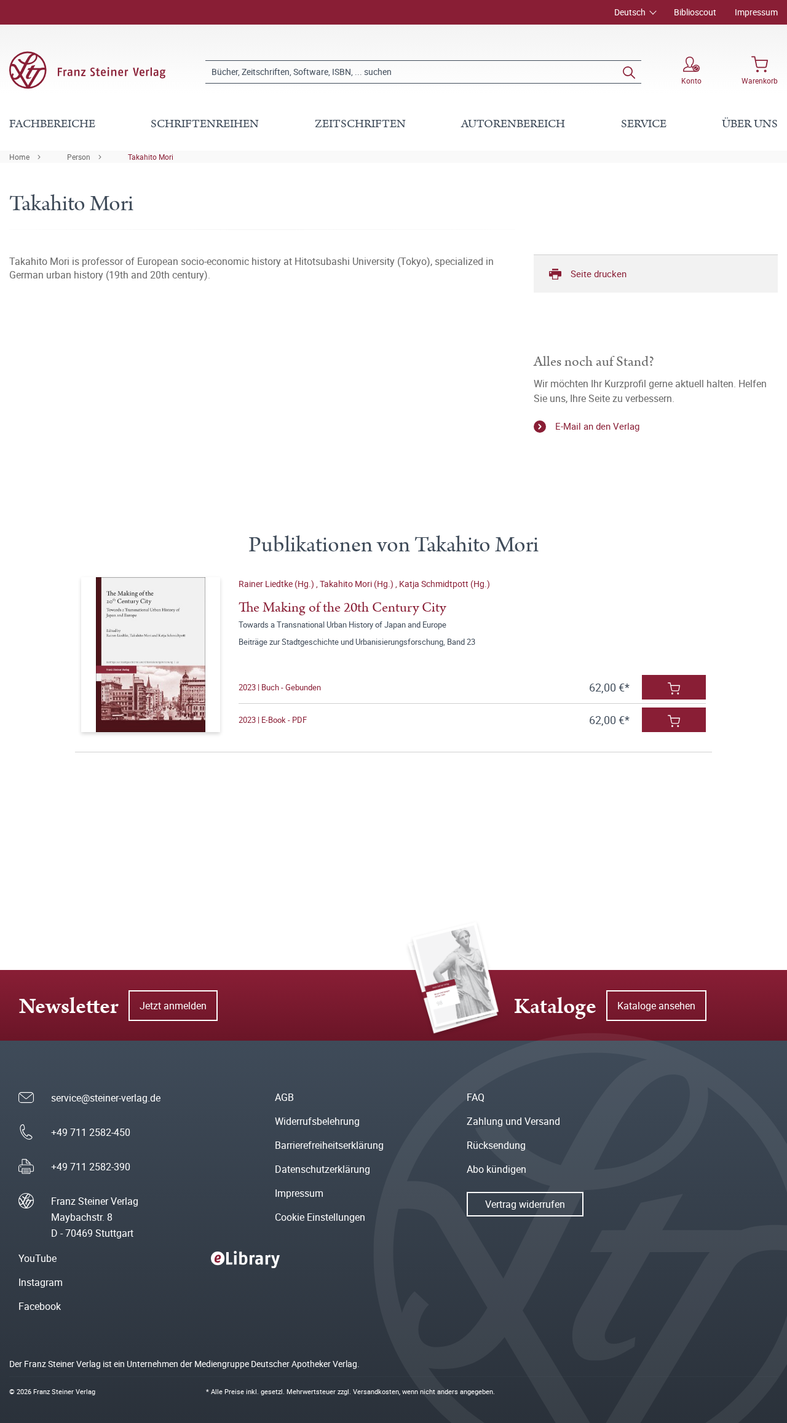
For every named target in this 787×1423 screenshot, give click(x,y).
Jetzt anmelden (173, 1005)
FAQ (475, 1097)
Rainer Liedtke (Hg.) (277, 583)
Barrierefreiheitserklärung (329, 1145)
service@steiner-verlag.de (105, 1098)
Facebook (39, 1306)
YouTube (37, 1258)
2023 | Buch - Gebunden (280, 687)
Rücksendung (496, 1145)
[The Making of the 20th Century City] (151, 654)
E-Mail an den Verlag (597, 426)
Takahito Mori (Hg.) (357, 583)
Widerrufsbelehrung (317, 1121)
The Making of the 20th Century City (342, 607)
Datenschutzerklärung (322, 1169)
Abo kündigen (496, 1169)
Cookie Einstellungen (320, 1217)
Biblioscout (695, 12)
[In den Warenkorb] (674, 687)
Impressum (756, 12)
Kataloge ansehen (656, 1005)
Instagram (40, 1282)
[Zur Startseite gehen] (87, 70)
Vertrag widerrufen (525, 1204)
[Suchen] (629, 72)
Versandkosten (376, 1391)
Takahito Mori (150, 156)
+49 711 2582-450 (90, 1132)
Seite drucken (599, 273)
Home (19, 156)
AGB (284, 1097)
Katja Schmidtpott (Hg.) (444, 583)
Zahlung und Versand (513, 1121)
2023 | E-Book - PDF (273, 719)
